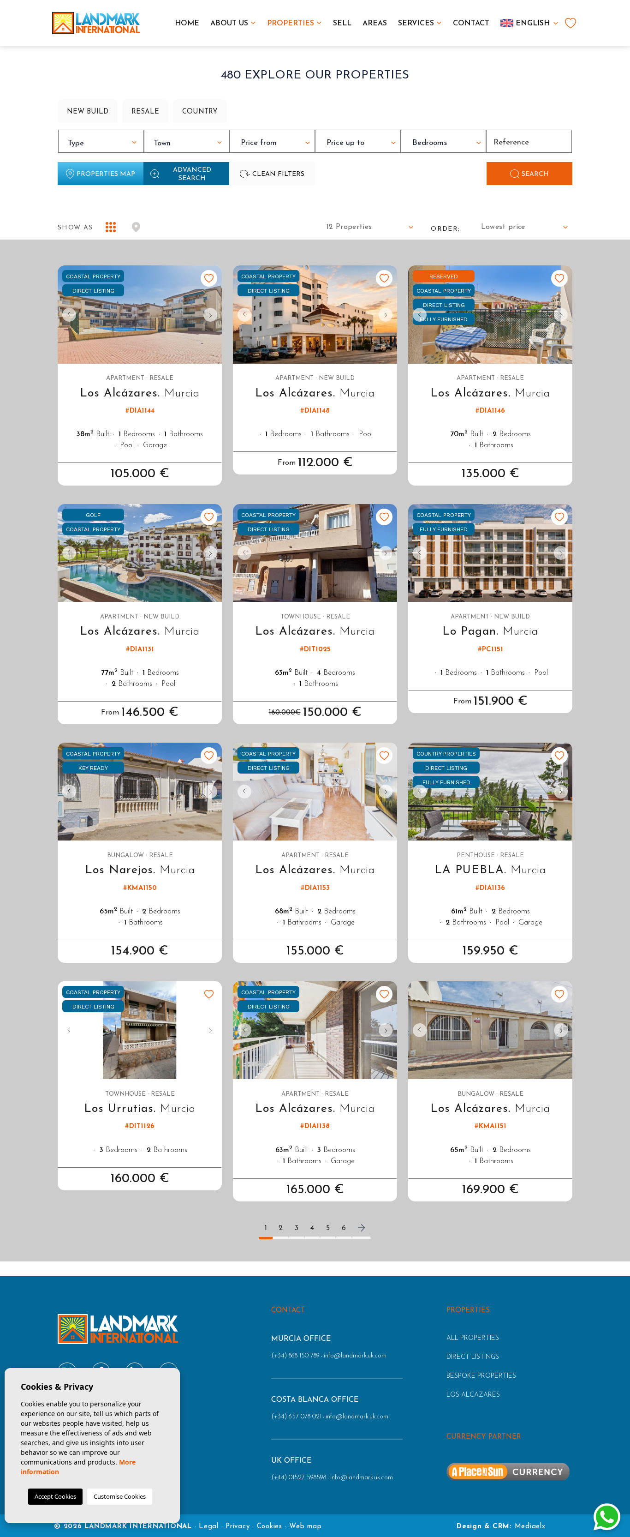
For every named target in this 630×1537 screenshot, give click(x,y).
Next (212, 314)
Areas (375, 23)
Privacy (238, 1526)
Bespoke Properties (481, 1376)
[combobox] (101, 141)
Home (187, 23)
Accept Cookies (55, 1496)
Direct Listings (472, 1357)
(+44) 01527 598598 (298, 1477)
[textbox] (103, 143)
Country (200, 111)
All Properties (472, 1338)
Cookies (269, 1526)
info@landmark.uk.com (355, 1355)
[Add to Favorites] (209, 278)
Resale (145, 111)
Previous (67, 314)
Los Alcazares (473, 1395)
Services (416, 23)
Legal (209, 1526)
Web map (305, 1526)
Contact (471, 23)
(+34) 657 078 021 (296, 1416)
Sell (342, 23)
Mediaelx (530, 1526)
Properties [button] (290, 23)
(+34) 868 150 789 (295, 1355)
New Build (87, 111)
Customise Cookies (120, 1496)
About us (229, 23)
